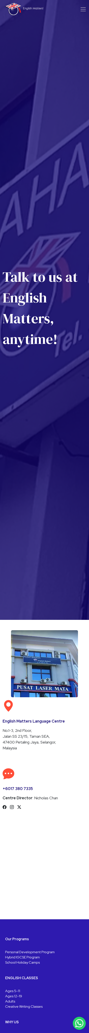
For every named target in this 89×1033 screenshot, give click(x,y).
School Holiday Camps (22, 962)
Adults (10, 1001)
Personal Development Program (30, 952)
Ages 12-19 (13, 996)
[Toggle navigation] (83, 9)
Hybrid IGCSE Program (22, 957)
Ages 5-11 (12, 991)
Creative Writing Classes (24, 1006)
